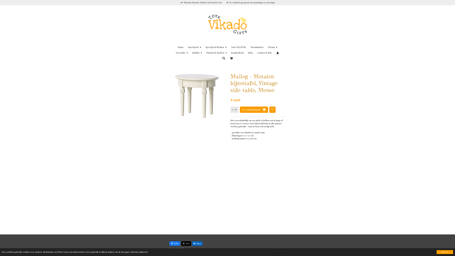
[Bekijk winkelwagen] (231, 58)
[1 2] (234, 110)
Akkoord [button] (444, 252)
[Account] (278, 53)
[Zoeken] (224, 58)
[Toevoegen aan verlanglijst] (272, 110)
